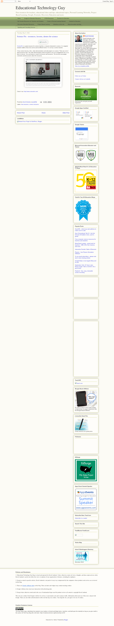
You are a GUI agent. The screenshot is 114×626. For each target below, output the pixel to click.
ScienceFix (20, 46)
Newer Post (20, 113)
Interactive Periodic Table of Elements (85, 249)
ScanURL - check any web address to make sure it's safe (85, 229)
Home (19, 18)
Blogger (66, 619)
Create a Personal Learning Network (56, 21)
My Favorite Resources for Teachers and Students (31, 21)
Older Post (66, 113)
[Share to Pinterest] (51, 102)
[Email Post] (40, 102)
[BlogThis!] (46, 102)
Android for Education (74, 21)
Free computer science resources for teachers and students (85, 239)
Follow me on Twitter (80, 76)
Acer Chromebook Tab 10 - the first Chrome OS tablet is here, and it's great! (85, 235)
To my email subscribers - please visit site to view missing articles (85, 257)
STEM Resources (49, 18)
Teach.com (79, 383)
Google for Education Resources (32, 18)
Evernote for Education (63, 18)
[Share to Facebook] (49, 102)
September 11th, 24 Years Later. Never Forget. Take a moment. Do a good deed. (85, 266)
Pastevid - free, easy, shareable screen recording (84, 271)
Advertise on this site (58, 24)
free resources (25, 104)
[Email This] (44, 102)
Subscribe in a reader (81, 518)
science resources (34, 104)
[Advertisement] (84, 287)
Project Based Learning (44, 24)
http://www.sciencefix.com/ (31, 91)
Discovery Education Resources (26, 24)
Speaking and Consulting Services (26, 27)
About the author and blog (74, 24)
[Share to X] (47, 102)
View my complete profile (82, 66)
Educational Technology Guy (40, 7)
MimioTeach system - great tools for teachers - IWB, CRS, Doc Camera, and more (85, 245)
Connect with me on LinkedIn (82, 79)
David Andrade (89, 36)
